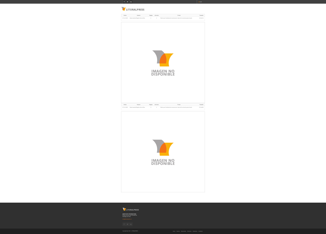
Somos (178, 231)
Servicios (189, 231)
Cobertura (195, 231)
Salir (200, 2)
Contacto (200, 231)
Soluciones (183, 231)
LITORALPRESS (135, 9)
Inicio (174, 231)
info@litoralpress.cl (127, 219)
